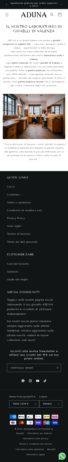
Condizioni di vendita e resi (24, 210)
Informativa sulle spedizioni (30, 449)
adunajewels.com (32, 429)
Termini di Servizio (18, 233)
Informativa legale (35, 454)
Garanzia (12, 271)
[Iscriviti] (57, 368)
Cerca (10, 186)
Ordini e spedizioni (19, 202)
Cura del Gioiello (18, 263)
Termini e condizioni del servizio (35, 444)
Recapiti (51, 449)
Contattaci (13, 194)
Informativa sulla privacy (35, 438)
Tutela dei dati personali (22, 241)
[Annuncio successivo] (61, 4)
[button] (7, 14)
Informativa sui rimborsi (39, 433)
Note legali (14, 226)
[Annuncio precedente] (6, 4)
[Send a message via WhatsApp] (62, 456)
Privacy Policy (16, 218)
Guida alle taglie (17, 279)
